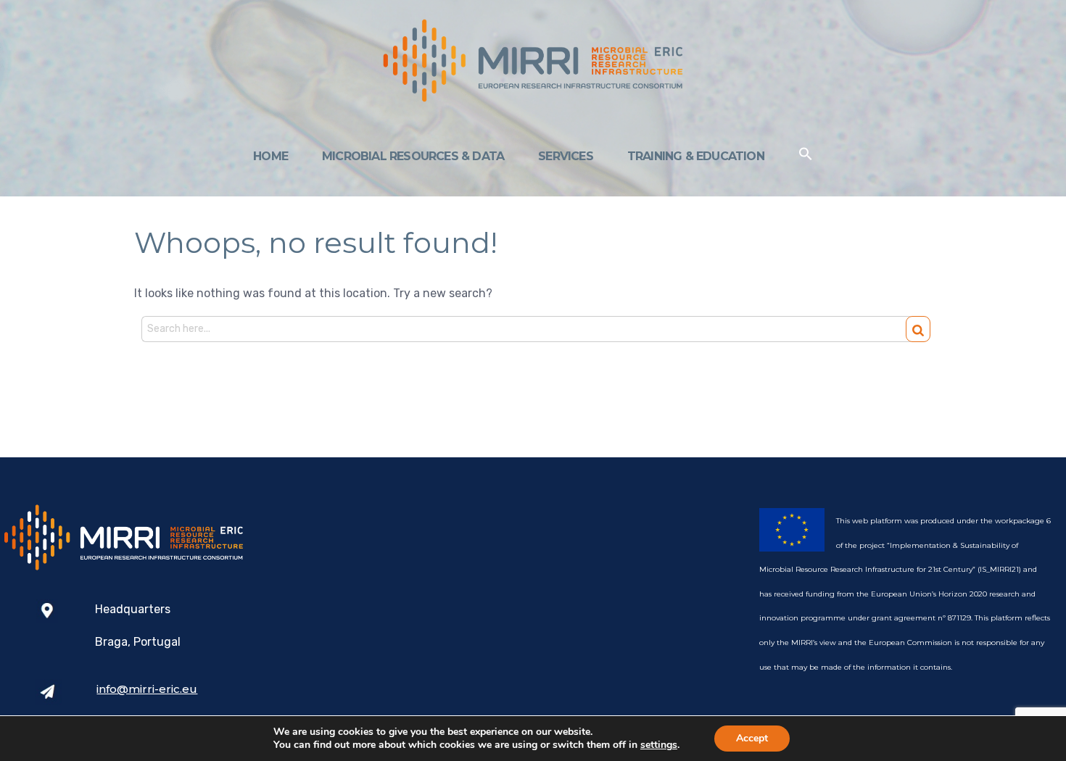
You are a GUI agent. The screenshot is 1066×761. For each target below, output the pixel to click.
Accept (752, 738)
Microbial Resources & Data (413, 156)
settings (658, 745)
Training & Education (695, 156)
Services (565, 156)
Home (270, 156)
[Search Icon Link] (805, 157)
